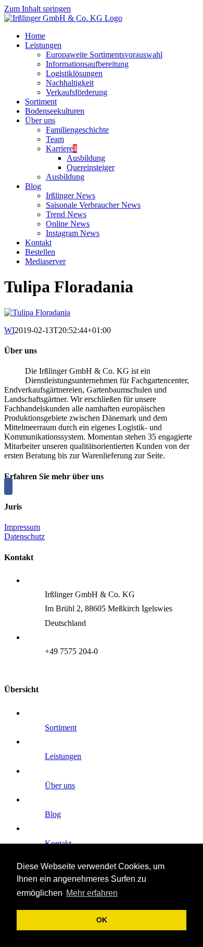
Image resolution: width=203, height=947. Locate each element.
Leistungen (63, 756)
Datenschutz (24, 536)
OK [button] (101, 920)
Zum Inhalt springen (37, 8)
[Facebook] (8, 486)
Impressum (22, 527)
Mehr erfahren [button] (92, 893)
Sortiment (61, 727)
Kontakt (58, 843)
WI (9, 330)
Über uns (60, 785)
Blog (53, 814)
